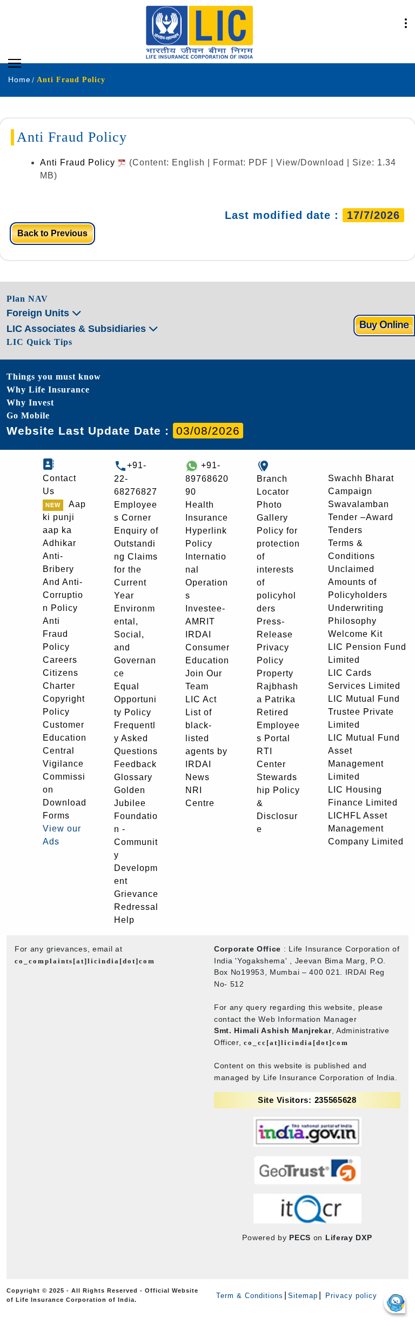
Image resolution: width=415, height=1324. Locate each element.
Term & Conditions (249, 1296)
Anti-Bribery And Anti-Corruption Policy (63, 582)
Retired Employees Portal (278, 725)
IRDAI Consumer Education (207, 647)
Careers (60, 659)
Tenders (345, 530)
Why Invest (30, 402)
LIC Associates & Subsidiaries (77, 328)
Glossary (133, 777)
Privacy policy (350, 1296)
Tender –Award (360, 517)
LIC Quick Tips (39, 342)
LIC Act (201, 699)
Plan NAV (27, 298)
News (197, 777)
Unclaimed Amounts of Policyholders (357, 582)
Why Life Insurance (48, 389)
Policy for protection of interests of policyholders (278, 569)
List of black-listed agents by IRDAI (206, 738)
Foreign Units (39, 313)
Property (275, 673)
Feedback (135, 764)
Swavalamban (358, 504)
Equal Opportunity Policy (135, 699)
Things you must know (53, 376)
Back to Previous (52, 233)
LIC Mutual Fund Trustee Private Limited (364, 711)
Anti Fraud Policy (79, 162)
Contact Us (59, 485)
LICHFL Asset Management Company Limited (366, 828)
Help (124, 919)
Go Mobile (28, 415)
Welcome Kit (355, 633)
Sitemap (303, 1296)
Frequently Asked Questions (136, 738)
